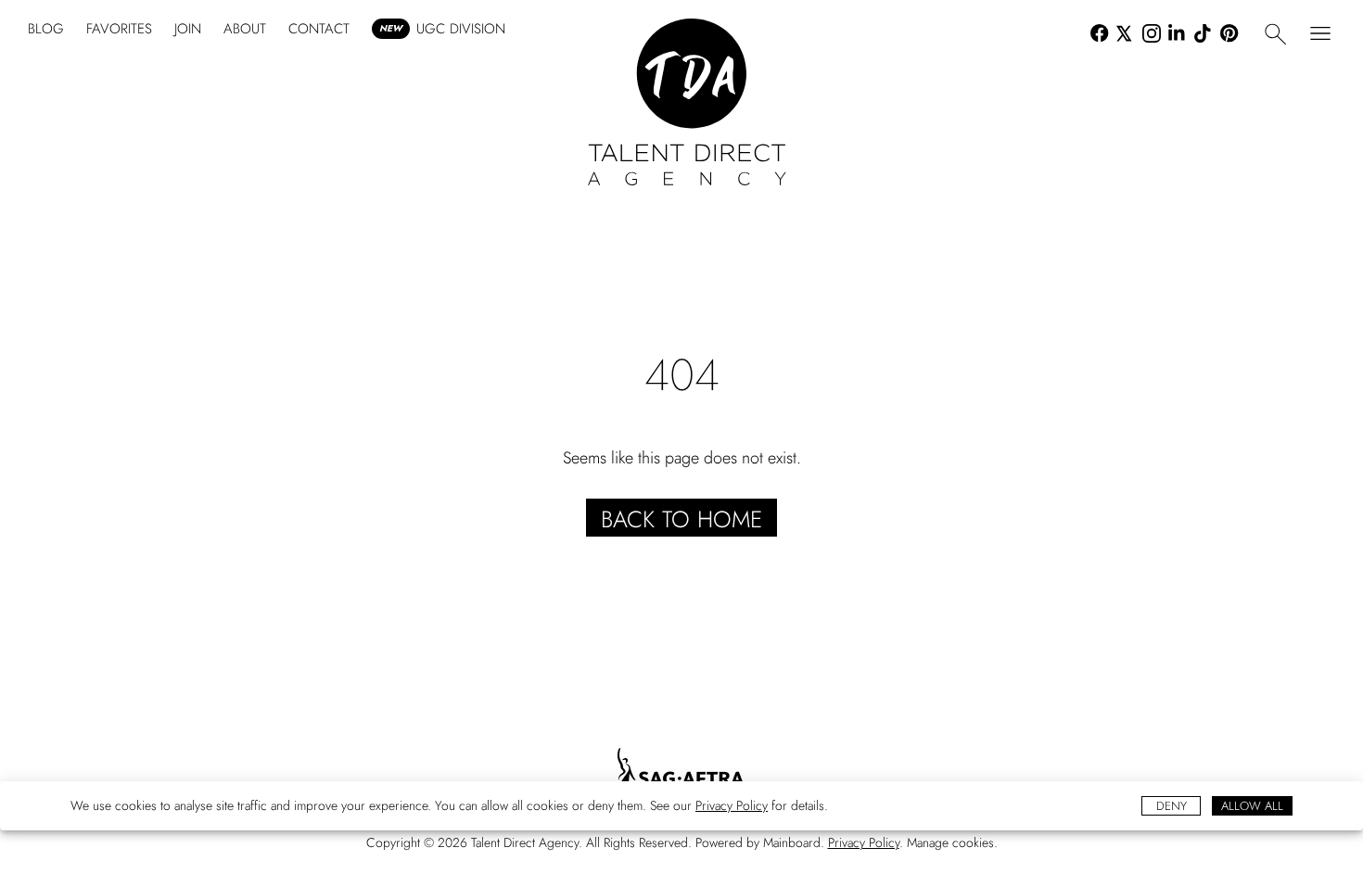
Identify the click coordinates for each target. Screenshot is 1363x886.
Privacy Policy (731, 805)
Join (187, 29)
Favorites (119, 29)
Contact (319, 29)
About (244, 29)
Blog (46, 29)
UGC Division (442, 29)
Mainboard (792, 842)
